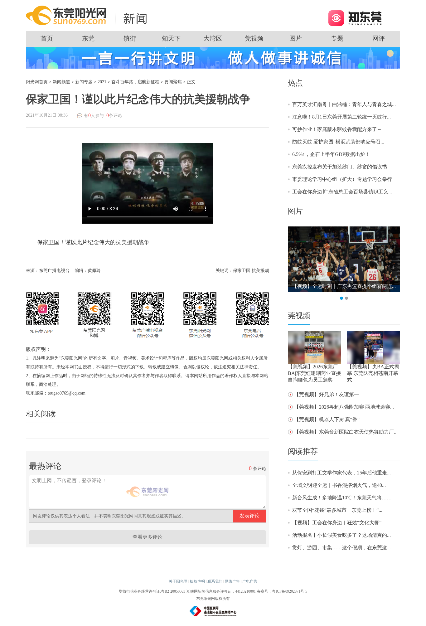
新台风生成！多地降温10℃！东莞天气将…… (342, 497)
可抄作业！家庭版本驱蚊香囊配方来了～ (337, 129)
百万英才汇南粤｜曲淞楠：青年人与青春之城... (344, 104)
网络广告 (232, 581)
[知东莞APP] (354, 17)
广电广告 (249, 581)
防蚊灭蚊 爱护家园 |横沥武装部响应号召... (338, 141)
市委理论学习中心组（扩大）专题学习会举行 (342, 179)
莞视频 (254, 38)
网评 (378, 38)
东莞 (88, 38)
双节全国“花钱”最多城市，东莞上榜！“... (337, 510)
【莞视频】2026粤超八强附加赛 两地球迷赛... (344, 407)
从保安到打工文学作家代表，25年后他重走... (341, 472)
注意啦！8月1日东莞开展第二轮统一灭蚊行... (341, 116)
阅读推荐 (303, 451)
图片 (295, 38)
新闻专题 (84, 82)
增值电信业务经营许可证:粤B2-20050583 (152, 591)
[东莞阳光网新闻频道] (88, 15)
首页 (47, 38)
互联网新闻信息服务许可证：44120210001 (221, 591)
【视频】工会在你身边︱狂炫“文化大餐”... (338, 522)
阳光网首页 (37, 82)
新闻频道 (61, 82)
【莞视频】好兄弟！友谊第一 (326, 394)
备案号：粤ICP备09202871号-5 (282, 591)
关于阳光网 (178, 581)
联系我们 (214, 581)
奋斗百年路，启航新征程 (135, 82)
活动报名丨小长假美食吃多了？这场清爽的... (341, 535)
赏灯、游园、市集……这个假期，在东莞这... (341, 547)
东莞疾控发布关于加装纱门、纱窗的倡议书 (339, 166)
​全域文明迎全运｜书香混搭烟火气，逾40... (339, 485)
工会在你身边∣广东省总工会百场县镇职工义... (342, 191)
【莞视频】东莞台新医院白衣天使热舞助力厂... (346, 431)
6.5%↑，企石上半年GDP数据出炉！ (331, 154)
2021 (102, 82)
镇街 (129, 38)
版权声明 (197, 581)
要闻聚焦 (173, 82)
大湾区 (212, 38)
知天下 (171, 38)
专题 (337, 38)
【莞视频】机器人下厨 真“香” (327, 419)
